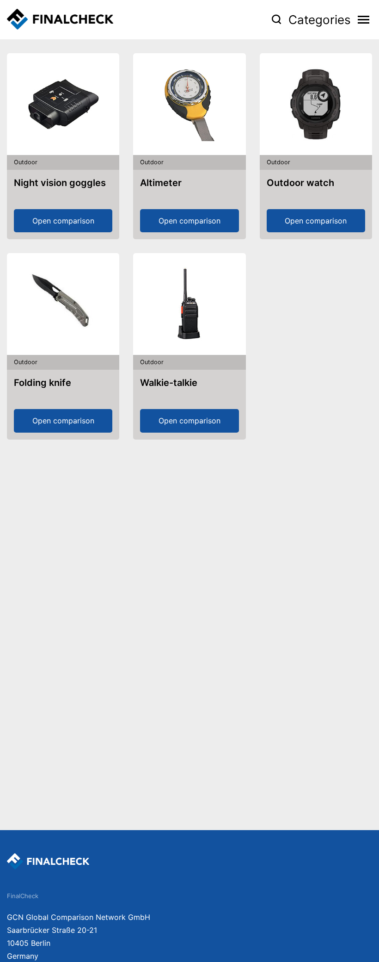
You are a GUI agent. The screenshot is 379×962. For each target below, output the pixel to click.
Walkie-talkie (168, 382)
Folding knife (42, 382)
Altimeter (161, 182)
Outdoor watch (300, 182)
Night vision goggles (60, 182)
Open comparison (63, 220)
